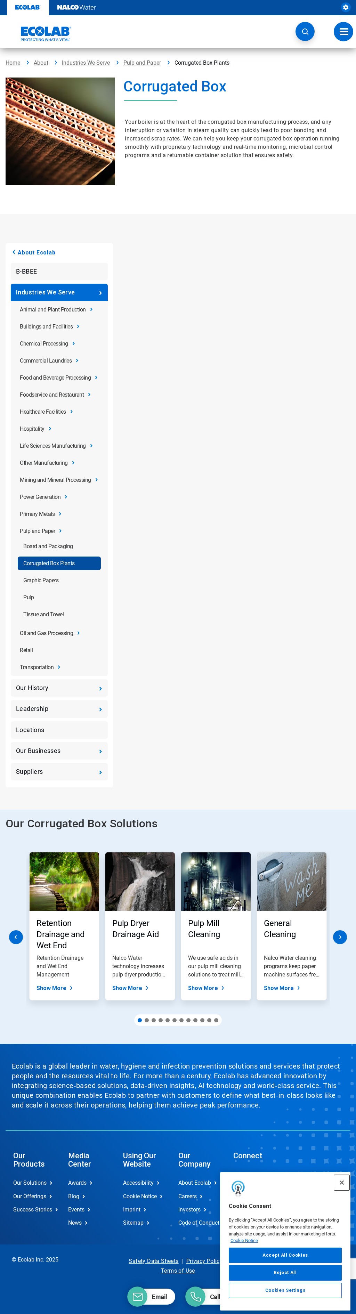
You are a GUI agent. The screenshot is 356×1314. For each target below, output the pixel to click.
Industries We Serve (86, 62)
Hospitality (32, 428)
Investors (189, 1209)
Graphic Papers (40, 580)
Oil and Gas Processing (46, 633)
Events (76, 1209)
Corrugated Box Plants (49, 563)
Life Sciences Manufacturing (53, 446)
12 (216, 1020)
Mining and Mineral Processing (55, 480)
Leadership (32, 708)
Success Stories (32, 1209)
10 (202, 1020)
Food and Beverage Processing (55, 377)
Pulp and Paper (142, 62)
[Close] (341, 1182)
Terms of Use (178, 1270)
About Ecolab (37, 252)
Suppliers (29, 771)
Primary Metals (37, 514)
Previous (16, 937)
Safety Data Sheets (153, 1261)
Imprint (131, 1209)
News (75, 1222)
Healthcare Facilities (43, 411)
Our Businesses (38, 750)
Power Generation (40, 497)
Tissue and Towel (43, 614)
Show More (51, 988)
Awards (77, 1182)
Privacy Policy (204, 1261)
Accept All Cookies (285, 1255)
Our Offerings (29, 1196)
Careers (187, 1196)
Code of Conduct (198, 1222)
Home (13, 62)
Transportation (37, 667)
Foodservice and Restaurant (52, 394)
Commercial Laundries (46, 360)
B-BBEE (26, 271)
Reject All (285, 1272)
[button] (305, 31)
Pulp (28, 597)
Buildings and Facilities (46, 326)
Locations (30, 729)
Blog (73, 1196)
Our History (32, 687)
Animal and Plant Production (53, 309)
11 (209, 1020)
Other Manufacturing (44, 463)
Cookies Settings (285, 1290)
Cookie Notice (244, 1240)
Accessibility (138, 1182)
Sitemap (133, 1222)
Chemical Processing (44, 343)
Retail (26, 650)
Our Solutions (30, 1182)
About (41, 62)
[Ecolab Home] (39, 34)
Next (340, 937)
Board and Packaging (48, 546)
